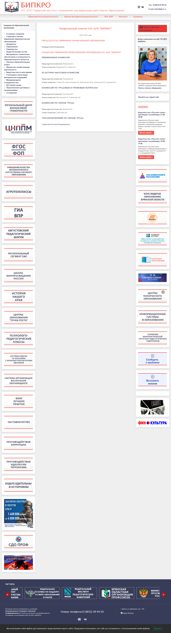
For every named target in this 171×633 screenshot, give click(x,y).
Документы (11, 44)
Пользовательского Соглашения (16, 611)
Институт (123, 17)
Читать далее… (146, 133)
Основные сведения (15, 34)
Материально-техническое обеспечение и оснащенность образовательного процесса (17, 57)
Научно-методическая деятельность (81, 17)
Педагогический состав (16, 52)
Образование (12, 47)
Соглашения (11, 93)
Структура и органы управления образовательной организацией (17, 39)
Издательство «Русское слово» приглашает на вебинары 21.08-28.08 (151, 114)
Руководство (12, 49)
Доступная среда (13, 85)
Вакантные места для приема (19, 72)
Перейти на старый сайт (148, 97)
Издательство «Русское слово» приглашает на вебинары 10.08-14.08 (151, 141)
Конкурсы (138, 17)
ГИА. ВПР (108, 17)
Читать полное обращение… (150, 88)
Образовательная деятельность (43, 17)
